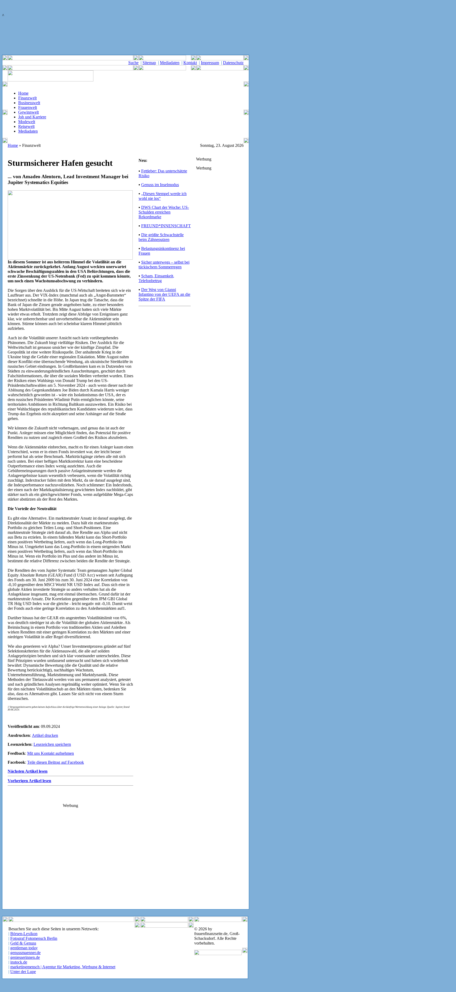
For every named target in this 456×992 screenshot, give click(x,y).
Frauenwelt (27, 107)
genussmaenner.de (25, 952)
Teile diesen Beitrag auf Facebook (55, 762)
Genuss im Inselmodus (160, 184)
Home (23, 93)
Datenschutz (233, 62)
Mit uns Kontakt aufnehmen (50, 753)
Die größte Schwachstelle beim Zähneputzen (161, 237)
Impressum (210, 62)
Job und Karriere (32, 117)
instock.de (18, 962)
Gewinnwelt (28, 112)
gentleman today (24, 948)
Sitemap (149, 62)
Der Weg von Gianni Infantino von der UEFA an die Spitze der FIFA (164, 294)
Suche (133, 62)
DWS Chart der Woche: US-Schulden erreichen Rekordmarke (164, 212)
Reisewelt (26, 126)
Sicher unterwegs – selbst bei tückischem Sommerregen (164, 264)
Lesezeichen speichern (52, 744)
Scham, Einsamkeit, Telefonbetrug (156, 278)
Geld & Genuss (23, 943)
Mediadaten (169, 62)
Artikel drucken (45, 735)
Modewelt (26, 121)
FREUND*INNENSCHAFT (166, 226)
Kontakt (190, 62)
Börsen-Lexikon (23, 933)
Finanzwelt (27, 98)
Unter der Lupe (23, 971)
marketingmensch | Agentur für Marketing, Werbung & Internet (62, 967)
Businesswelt (29, 102)
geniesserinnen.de (25, 957)
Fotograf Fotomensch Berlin (33, 938)
